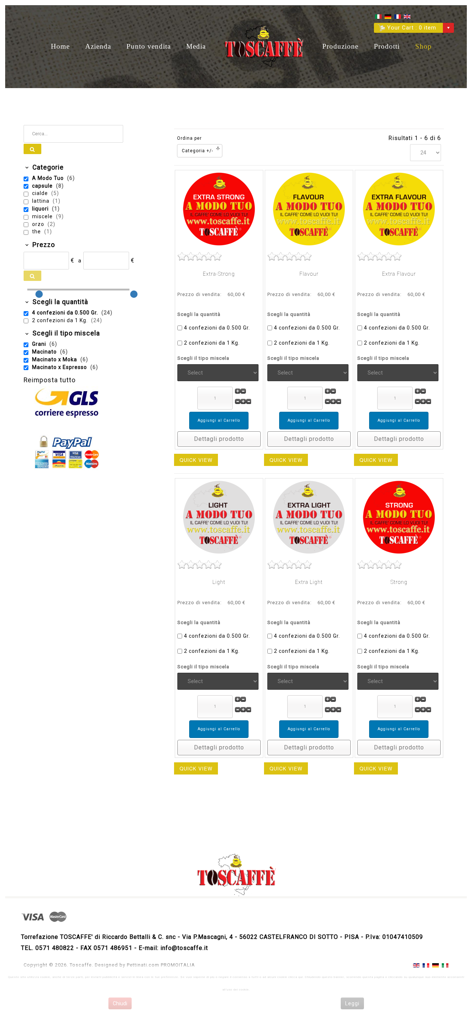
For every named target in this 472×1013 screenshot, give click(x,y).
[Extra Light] (309, 517)
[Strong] (399, 517)
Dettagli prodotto (219, 438)
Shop (423, 46)
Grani (40, 344)
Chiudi (120, 1003)
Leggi (352, 1003)
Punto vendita (148, 46)
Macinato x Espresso (60, 367)
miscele (43, 216)
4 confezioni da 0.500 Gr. (217, 328)
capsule (43, 186)
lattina (41, 201)
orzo (39, 224)
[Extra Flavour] (399, 208)
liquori (41, 209)
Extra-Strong (219, 274)
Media (196, 46)
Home (60, 46)
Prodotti (387, 46)
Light (218, 582)
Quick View (196, 459)
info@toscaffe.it (184, 947)
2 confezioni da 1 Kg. (212, 343)
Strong (399, 582)
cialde (40, 193)
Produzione (340, 46)
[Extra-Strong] (219, 208)
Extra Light (309, 582)
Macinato (45, 352)
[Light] (219, 517)
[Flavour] (309, 208)
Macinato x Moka (55, 359)
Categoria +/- (197, 150)
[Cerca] (32, 149)
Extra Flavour (399, 274)
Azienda (98, 46)
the (37, 231)
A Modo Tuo (48, 178)
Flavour (309, 274)
